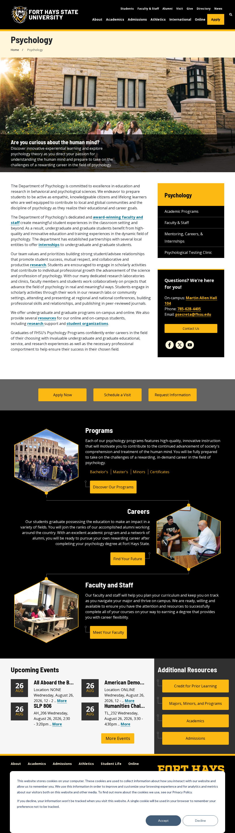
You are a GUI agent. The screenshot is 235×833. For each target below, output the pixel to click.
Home (15, 50)
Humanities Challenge (128, 705)
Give (190, 9)
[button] (230, 14)
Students (127, 9)
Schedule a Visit (117, 394)
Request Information (172, 394)
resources (47, 318)
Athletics (158, 19)
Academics (115, 19)
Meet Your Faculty (108, 632)
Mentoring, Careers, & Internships (184, 237)
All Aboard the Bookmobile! (64, 682)
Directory (204, 9)
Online (200, 19)
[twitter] (180, 345)
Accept (163, 820)
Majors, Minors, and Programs (195, 703)
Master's (120, 471)
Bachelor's (99, 471)
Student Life (111, 763)
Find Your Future (127, 558)
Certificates (159, 471)
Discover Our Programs (113, 487)
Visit (179, 9)
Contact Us (191, 328)
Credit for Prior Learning (195, 686)
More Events (118, 738)
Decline (200, 820)
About (97, 19)
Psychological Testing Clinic (188, 252)
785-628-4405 (189, 308)
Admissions (137, 19)
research (38, 264)
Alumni (167, 9)
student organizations (87, 323)
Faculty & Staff (148, 9)
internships (49, 244)
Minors (139, 471)
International (180, 19)
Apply (215, 19)
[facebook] (170, 345)
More (62, 700)
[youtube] (190, 345)
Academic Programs (182, 211)
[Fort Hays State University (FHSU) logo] (44, 14)
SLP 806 (43, 705)
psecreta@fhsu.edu (193, 314)
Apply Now (62, 394)
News (218, 9)
